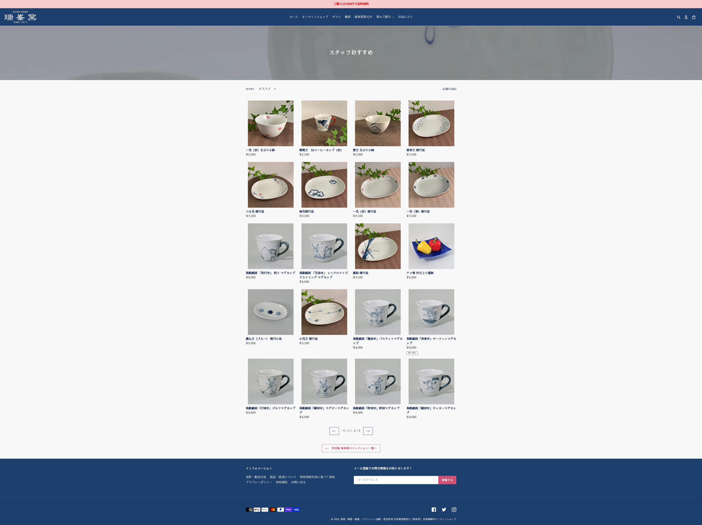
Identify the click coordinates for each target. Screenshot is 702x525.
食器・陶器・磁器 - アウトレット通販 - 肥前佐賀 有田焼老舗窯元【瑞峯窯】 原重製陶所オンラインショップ (398, 519)
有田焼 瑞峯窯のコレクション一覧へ (354, 448)
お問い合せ (298, 482)
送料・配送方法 (256, 477)
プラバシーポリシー (259, 482)
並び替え (250, 89)
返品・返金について (283, 477)
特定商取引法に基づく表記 (317, 477)
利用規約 (281, 482)
